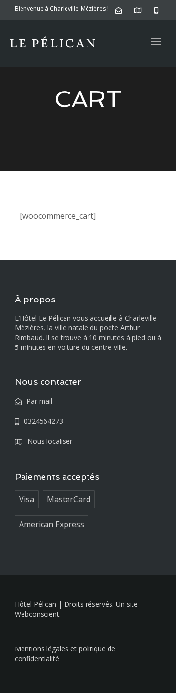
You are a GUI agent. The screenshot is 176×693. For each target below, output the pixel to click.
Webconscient (37, 614)
